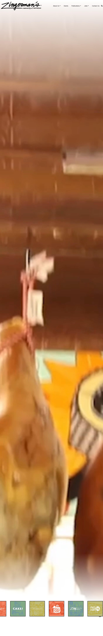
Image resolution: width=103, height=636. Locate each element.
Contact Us (95, 6)
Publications (76, 6)
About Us (56, 6)
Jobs (85, 6)
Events (66, 6)
